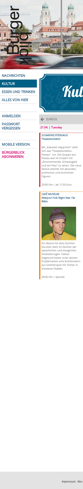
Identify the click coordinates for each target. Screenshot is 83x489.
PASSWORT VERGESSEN (11, 126)
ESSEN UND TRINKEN (18, 91)
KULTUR (8, 83)
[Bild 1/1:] (59, 223)
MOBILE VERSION (16, 144)
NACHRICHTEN (13, 75)
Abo (79, 481)
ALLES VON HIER (15, 99)
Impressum (69, 481)
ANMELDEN (11, 116)
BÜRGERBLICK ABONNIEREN (13, 154)
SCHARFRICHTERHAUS (55, 135)
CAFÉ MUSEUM (50, 194)
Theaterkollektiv (51, 139)
